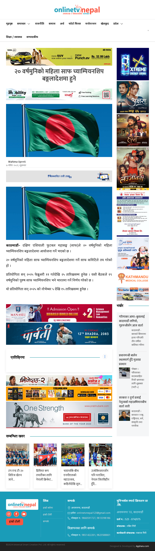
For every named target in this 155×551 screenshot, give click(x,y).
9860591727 (89, 518)
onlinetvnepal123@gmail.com (93, 513)
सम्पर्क (46, 521)
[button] (148, 30)
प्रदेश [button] (116, 24)
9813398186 (103, 518)
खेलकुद (105, 24)
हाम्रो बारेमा (48, 508)
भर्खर (120, 306)
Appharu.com (142, 546)
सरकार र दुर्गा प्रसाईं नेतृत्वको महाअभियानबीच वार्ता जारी (132, 402)
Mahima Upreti (17, 162)
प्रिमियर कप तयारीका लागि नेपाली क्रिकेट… (44, 475)
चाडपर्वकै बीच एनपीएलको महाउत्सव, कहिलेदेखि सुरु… (73, 477)
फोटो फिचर (75, 24)
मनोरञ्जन (90, 24)
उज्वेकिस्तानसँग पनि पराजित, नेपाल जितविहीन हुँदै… (100, 477)
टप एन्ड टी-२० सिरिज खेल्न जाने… (15, 475)
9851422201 (89, 535)
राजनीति (39, 24)
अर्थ (62, 24)
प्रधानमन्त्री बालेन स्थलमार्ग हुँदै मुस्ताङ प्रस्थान (130, 360)
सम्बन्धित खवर (15, 436)
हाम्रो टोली (14, 522)
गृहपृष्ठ (9, 24)
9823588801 (103, 535)
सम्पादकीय (32, 37)
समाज (52, 24)
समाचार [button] (21, 24)
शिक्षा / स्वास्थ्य (14, 37)
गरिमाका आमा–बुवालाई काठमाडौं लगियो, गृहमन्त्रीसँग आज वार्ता (132, 321)
